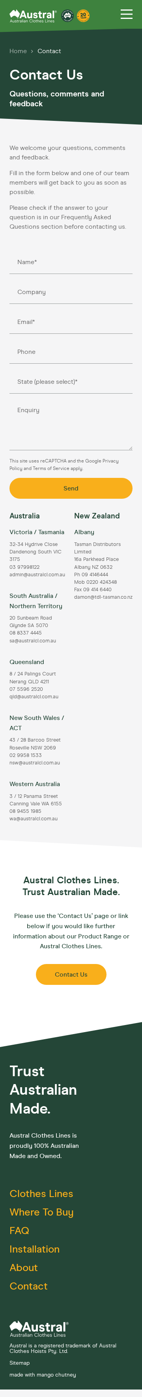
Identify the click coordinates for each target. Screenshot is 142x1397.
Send (71, 488)
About (23, 1268)
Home (18, 51)
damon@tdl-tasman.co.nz (103, 597)
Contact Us (71, 974)
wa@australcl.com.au (33, 819)
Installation (34, 1249)
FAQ (19, 1231)
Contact (49, 51)
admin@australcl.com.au (37, 574)
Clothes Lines (41, 1194)
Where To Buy (41, 1212)
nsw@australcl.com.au (34, 763)
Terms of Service (52, 468)
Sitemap (19, 1363)
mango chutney (56, 1374)
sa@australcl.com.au (32, 641)
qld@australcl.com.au (33, 696)
